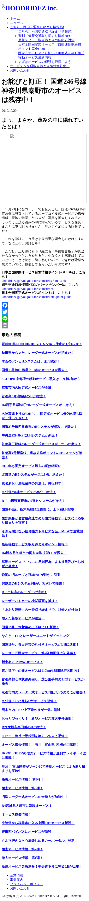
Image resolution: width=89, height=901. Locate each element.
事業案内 (16, 879)
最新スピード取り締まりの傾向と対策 (46, 40)
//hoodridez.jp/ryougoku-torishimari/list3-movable (34, 280)
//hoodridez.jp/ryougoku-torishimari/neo (28, 289)
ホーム (15, 18)
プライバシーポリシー (26, 884)
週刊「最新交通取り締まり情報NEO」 (46, 36)
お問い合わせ (20, 70)
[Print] (44, 325)
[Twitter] (44, 312)
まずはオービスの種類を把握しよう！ (46, 62)
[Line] (44, 318)
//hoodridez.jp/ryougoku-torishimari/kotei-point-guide (36, 297)
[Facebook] (44, 305)
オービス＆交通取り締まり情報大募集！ (40, 66)
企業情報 (16, 875)
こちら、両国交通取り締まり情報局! (37, 27)
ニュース (16, 23)
